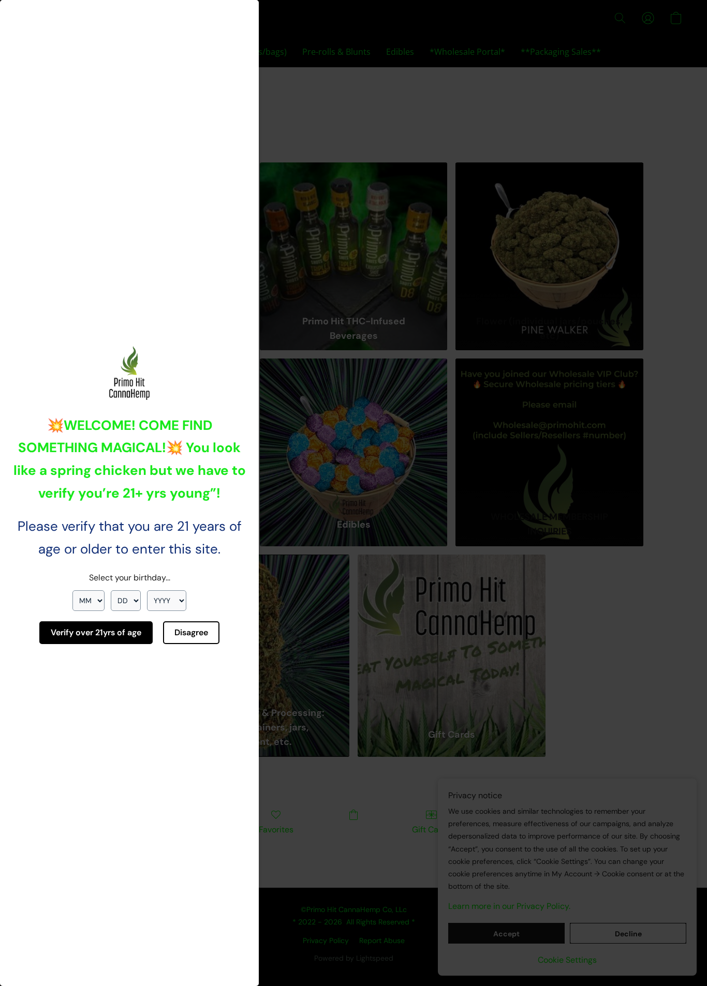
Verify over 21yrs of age (96, 632)
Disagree (191, 632)
